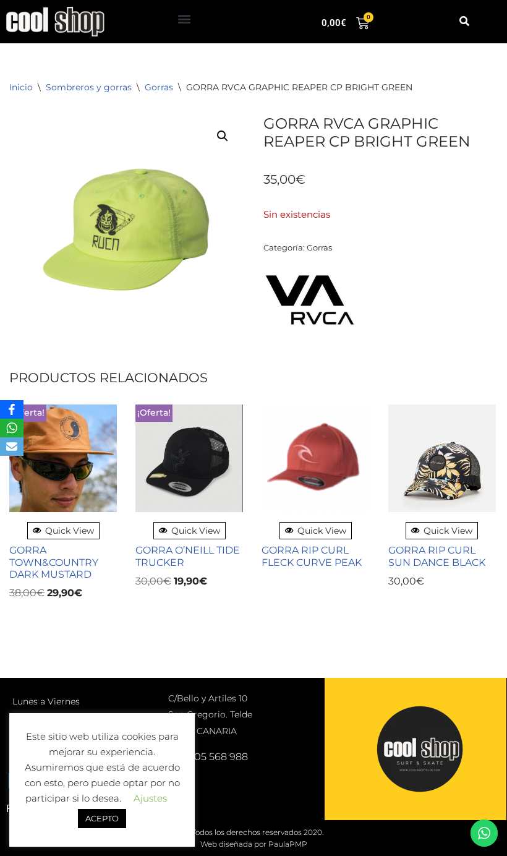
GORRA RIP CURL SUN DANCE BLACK (436, 556)
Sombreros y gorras (89, 87)
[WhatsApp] (11, 428)
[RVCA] (309, 302)
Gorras (159, 87)
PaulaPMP (287, 844)
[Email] (11, 446)
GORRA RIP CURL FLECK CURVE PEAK (312, 556)
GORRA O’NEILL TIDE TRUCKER (187, 556)
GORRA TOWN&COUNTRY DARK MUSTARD (53, 562)
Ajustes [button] (150, 798)
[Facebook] (11, 409)
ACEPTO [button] (102, 818)
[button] (184, 19)
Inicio (21, 87)
